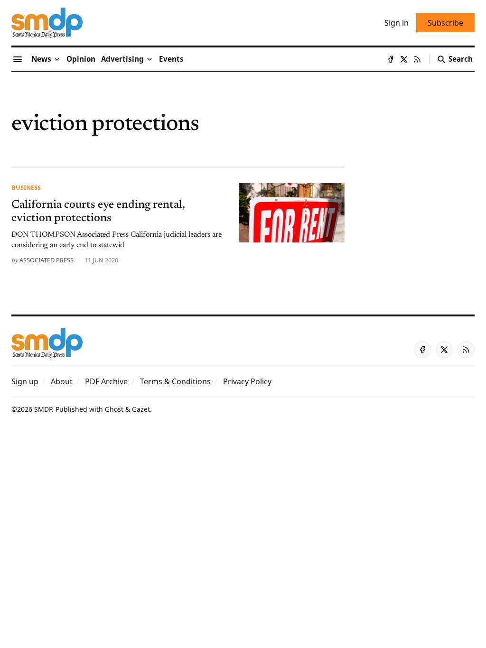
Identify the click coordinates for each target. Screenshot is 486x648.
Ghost (114, 409)
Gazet (141, 409)
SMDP (43, 409)
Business (26, 187)
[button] (122, 59)
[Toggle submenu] (57, 59)
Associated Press (46, 260)
